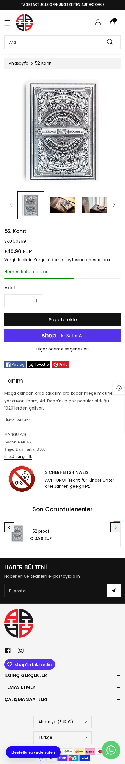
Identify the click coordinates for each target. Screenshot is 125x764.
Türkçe (45, 737)
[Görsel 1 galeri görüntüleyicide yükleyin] (31, 205)
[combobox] (62, 42)
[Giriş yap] (98, 22)
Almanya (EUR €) (55, 722)
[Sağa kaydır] (114, 205)
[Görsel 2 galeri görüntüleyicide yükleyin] (62, 205)
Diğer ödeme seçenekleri (62, 349)
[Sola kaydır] (10, 205)
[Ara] (110, 42)
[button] (10, 22)
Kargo (40, 260)
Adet (10, 287)
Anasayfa (18, 63)
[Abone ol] (114, 590)
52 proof (41, 531)
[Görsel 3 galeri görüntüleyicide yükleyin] (94, 205)
